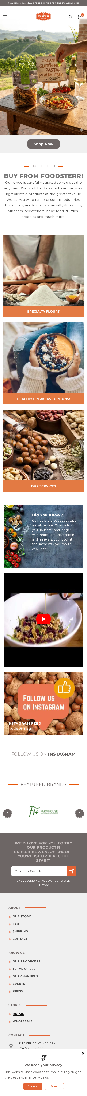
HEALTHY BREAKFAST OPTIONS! (43, 399)
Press (18, 991)
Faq (16, 924)
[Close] (83, 1053)
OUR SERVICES (43, 486)
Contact (20, 938)
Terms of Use (24, 968)
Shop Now (43, 144)
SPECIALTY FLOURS (43, 311)
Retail (18, 1013)
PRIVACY (43, 884)
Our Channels (25, 976)
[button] (5, 17)
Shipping (20, 931)
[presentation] (7, 813)
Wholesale (23, 1021)
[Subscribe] (71, 871)
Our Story (22, 916)
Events (19, 983)
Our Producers (26, 961)
